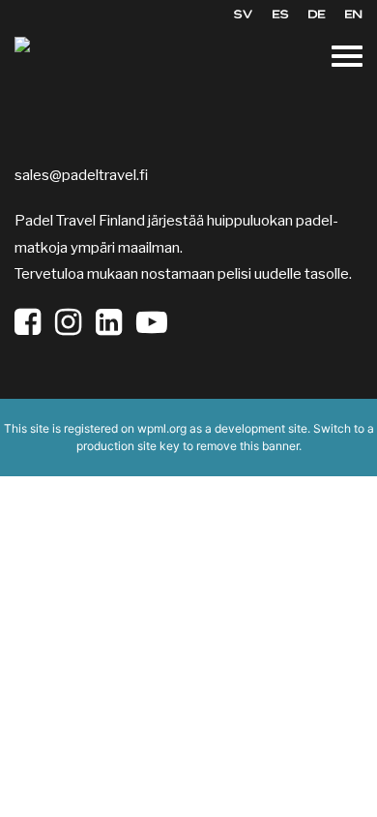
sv (243, 14)
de (317, 14)
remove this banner (247, 446)
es (281, 14)
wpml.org (162, 428)
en (353, 14)
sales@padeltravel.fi (81, 175)
